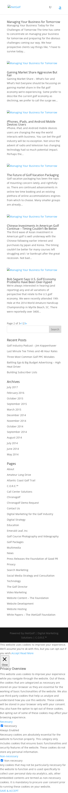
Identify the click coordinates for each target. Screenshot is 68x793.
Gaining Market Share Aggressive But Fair (32, 73)
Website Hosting (17, 609)
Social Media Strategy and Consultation (31, 575)
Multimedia (14, 547)
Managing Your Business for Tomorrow (33, 22)
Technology (14, 581)
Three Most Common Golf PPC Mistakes (31, 357)
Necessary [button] (6, 721)
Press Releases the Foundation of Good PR (32, 558)
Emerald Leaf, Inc (17, 530)
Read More (27, 653)
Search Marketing (17, 570)
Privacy (11, 564)
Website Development (20, 603)
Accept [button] (15, 653)
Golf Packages (15, 542)
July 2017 (12, 387)
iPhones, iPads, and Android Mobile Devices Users (31, 123)
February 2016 (15, 393)
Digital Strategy (16, 519)
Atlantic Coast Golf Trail (21, 480)
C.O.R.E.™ (12, 486)
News (10, 553)
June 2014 (13, 448)
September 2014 (17, 432)
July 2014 (12, 443)
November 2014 (16, 420)
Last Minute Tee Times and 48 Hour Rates (32, 351)
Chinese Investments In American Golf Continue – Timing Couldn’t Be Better (33, 227)
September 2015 (17, 404)
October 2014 (15, 426)
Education (13, 525)
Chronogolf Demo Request (23, 502)
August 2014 (14, 437)
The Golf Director (17, 586)
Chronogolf (13, 497)
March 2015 (14, 409)
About (10, 469)
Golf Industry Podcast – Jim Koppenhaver (31, 345)
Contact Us (13, 508)
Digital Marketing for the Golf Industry (30, 514)
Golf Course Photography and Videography (33, 536)
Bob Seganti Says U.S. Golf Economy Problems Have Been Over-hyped (31, 280)
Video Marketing (17, 592)
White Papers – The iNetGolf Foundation (31, 614)
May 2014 (12, 454)
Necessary (10, 726)
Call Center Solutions (19, 491)
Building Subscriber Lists (22, 372)
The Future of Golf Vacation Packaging (33, 175)
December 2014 (16, 415)
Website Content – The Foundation (28, 598)
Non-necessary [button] (9, 756)
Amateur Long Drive (19, 474)
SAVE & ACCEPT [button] (9, 790)
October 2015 (15, 398)
